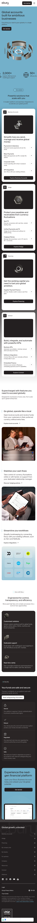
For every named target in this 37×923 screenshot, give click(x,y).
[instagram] (7, 879)
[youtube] (14, 879)
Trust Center (5, 893)
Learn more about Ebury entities (25, 901)
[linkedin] (3, 879)
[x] (10, 879)
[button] (34, 3)
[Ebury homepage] (5, 3)
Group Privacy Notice (7, 890)
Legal (3, 887)
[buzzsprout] (18, 879)
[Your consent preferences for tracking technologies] (3, 920)
